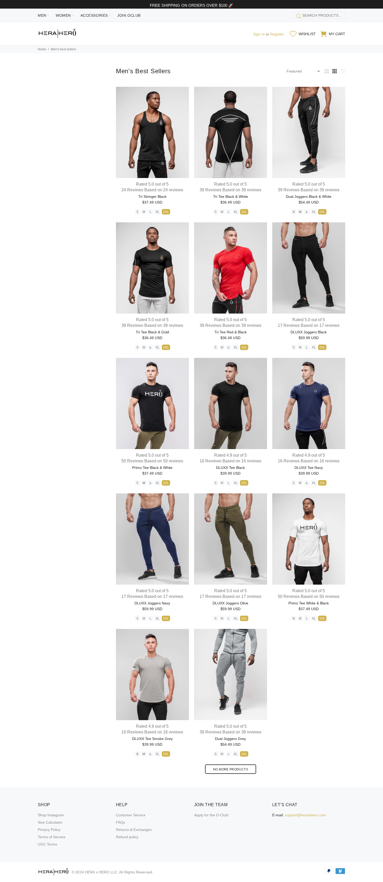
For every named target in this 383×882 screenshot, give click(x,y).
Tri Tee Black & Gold (152, 332)
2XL (166, 212)
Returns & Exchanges (134, 830)
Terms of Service (51, 837)
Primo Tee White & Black (308, 603)
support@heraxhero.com (305, 815)
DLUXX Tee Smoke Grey (152, 739)
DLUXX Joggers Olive (230, 603)
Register (277, 34)
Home (42, 49)
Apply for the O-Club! (211, 815)
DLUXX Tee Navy (308, 468)
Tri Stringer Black (152, 196)
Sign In (259, 34)
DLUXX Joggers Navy (152, 603)
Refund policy (127, 837)
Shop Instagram (51, 815)
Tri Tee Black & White (230, 196)
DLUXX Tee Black (230, 468)
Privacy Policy (49, 830)
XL (157, 212)
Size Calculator (50, 822)
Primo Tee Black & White (152, 468)
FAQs (120, 822)
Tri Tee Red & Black (230, 332)
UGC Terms (47, 844)
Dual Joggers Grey (230, 739)
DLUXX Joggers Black (309, 332)
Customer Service (130, 815)
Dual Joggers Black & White (308, 196)
